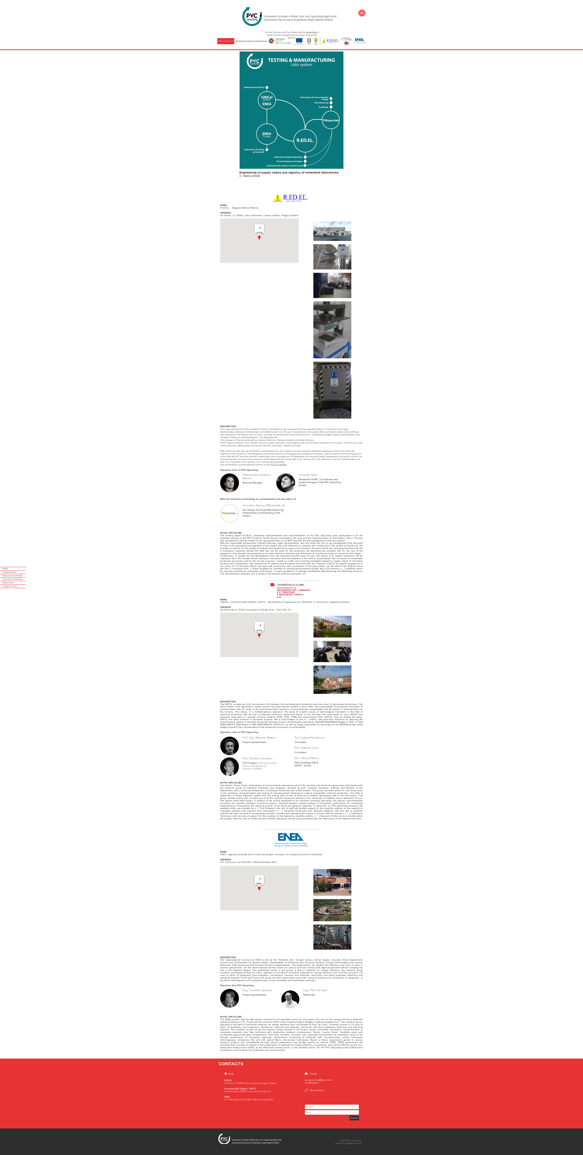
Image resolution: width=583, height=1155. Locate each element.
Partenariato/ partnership (12, 576)
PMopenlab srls (353, 1143)
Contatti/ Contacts (9, 586)
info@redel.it (312, 1082)
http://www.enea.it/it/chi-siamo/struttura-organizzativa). (262, 965)
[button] (225, 41)
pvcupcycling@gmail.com (319, 1079)
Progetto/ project (9, 572)
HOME (5, 569)
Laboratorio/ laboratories (12, 579)
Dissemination (8, 583)
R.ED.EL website (278, 464)
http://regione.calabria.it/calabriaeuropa (251, 41)
